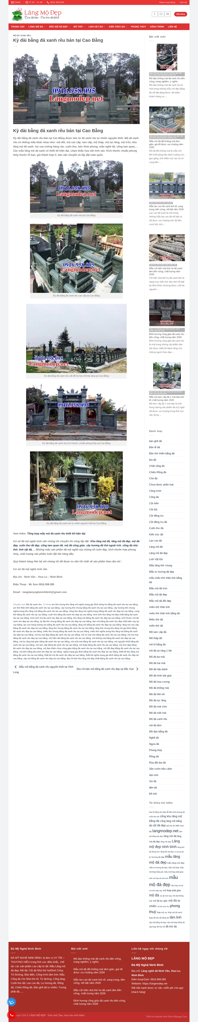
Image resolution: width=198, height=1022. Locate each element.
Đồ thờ (78, 27)
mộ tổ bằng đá (157, 644)
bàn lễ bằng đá (155, 812)
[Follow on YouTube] (167, 14)
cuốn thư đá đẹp (29, 545)
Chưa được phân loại (161, 484)
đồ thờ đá (171, 926)
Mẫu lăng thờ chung (160, 565)
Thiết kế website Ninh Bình (159, 1016)
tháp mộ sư (162, 912)
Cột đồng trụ (156, 515)
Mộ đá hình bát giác (160, 675)
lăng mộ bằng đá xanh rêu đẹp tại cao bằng (99, 625)
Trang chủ (17, 27)
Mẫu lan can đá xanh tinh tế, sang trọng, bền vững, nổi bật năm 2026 (99, 981)
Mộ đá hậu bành (158, 669)
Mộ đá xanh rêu (22, 36)
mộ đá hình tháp (166, 896)
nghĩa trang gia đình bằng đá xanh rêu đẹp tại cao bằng (90, 652)
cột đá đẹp (159, 825)
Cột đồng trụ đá (158, 522)
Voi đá (152, 781)
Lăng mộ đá (35, 27)
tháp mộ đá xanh (175, 912)
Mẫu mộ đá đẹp (58, 27)
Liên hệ (183, 2)
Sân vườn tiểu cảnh (160, 768)
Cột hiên (154, 503)
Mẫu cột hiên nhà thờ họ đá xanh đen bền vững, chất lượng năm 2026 (97, 992)
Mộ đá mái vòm (158, 706)
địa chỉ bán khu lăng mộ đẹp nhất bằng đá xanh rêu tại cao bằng (98, 658)
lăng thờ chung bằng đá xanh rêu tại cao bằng (71, 628)
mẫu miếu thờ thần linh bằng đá (165, 580)
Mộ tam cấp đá (157, 632)
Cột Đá (153, 509)
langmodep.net (165, 831)
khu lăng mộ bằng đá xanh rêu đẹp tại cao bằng (96, 618)
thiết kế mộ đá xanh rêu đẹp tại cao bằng (64, 655)
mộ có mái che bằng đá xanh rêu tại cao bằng (103, 635)
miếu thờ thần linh (159, 607)
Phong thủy (138, 27)
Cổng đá (154, 497)
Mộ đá (23, 970)
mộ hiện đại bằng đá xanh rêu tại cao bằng (70, 638)
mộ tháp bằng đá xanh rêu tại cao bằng (98, 645)
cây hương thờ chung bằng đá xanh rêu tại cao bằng (87, 608)
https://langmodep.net (154, 983)
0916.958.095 (158, 979)
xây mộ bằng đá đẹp (157, 922)
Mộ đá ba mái (157, 656)
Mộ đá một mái (157, 712)
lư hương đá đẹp (156, 857)
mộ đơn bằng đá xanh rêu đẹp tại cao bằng (40, 652)
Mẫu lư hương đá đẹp (161, 571)
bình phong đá (178, 812)
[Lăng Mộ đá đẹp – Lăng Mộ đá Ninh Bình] (65, 14)
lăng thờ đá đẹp (167, 852)
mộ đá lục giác (160, 900)
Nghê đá (154, 737)
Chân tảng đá (156, 465)
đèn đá (153, 787)
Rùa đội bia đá (157, 762)
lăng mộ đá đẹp (120, 541)
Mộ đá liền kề (157, 694)
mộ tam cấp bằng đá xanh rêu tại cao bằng (57, 645)
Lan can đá (155, 540)
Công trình (157, 27)
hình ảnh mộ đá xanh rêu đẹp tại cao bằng (51, 618)
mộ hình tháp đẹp (155, 891)
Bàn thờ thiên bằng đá (161, 453)
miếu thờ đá (156, 625)
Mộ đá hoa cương (159, 681)
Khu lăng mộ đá (100, 541)
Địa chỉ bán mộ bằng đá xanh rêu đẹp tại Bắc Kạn (106, 669)
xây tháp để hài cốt (157, 927)
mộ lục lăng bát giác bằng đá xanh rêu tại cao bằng (44, 641)
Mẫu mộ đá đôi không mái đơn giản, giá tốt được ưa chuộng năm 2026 (98, 971)
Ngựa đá (154, 744)
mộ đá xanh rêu (163, 906)
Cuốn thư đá (156, 528)
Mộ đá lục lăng (157, 700)
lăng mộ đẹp (166, 842)
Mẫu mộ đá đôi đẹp (160, 600)
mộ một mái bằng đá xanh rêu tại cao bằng (92, 641)
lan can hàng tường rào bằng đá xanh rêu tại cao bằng (50, 625)
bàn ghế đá (155, 441)
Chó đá (153, 478)
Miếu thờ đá (156, 619)
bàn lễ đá (167, 812)
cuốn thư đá (154, 817)
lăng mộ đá (170, 836)
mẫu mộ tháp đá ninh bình (158, 878)
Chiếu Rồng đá (157, 472)
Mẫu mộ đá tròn (158, 588)
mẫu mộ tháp (173, 868)
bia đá (152, 459)
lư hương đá (179, 852)
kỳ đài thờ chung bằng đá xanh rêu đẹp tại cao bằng (65, 621)
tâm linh (153, 775)
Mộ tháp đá (155, 638)
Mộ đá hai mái (157, 663)
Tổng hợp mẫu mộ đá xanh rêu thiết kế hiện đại (56, 533)
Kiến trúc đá (117, 27)
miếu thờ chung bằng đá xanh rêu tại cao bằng (66, 631)
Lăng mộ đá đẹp (158, 553)
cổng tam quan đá (52, 545)
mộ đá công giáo (74, 545)
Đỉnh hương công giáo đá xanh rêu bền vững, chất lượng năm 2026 (99, 1002)
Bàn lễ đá (154, 447)
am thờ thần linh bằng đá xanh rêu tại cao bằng (36, 608)
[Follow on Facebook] (155, 14)
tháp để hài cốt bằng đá (159, 918)
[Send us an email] (161, 14)
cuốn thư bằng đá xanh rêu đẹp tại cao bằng (70, 614)
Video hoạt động (167, 2)
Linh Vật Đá (96, 27)
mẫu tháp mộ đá (177, 885)
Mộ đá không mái (159, 687)
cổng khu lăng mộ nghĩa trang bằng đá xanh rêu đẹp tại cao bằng (101, 611)
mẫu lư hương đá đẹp (158, 868)
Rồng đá (154, 756)
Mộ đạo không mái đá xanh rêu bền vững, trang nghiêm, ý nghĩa (97, 960)
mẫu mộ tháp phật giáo (173, 872)
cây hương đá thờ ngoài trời (103, 545)
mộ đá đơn (155, 725)
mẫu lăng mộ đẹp (175, 863)
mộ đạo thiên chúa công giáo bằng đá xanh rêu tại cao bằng (72, 648)
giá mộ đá (170, 826)
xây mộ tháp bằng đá (176, 922)
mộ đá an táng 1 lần (160, 650)
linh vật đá (25, 549)
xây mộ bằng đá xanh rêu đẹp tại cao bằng (45, 658)
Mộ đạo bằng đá (158, 731)
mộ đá (154, 895)
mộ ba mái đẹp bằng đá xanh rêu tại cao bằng (57, 635)
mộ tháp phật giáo (172, 890)
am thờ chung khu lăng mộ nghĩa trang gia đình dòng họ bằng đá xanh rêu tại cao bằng (95, 604)
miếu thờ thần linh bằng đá (164, 613)
